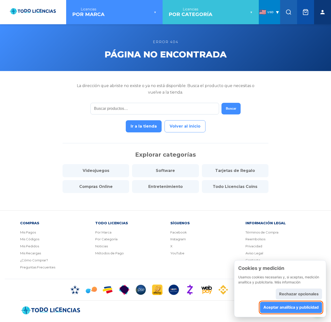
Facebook (178, 232)
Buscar (231, 108)
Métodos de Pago (109, 253)
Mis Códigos (29, 239)
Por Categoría (106, 239)
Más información (287, 282)
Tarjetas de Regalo (235, 170)
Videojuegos (96, 170)
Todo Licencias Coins (235, 186)
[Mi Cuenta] (322, 12)
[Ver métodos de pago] (165, 289)
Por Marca (103, 232)
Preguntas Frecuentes (37, 267)
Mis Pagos (28, 232)
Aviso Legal (254, 253)
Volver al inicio (185, 126)
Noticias (101, 246)
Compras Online (96, 186)
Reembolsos (255, 239)
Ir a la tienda (144, 126)
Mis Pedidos (29, 246)
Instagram (178, 239)
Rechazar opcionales (299, 293)
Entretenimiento (165, 186)
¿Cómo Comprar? (34, 260)
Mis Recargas (30, 253)
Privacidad (253, 246)
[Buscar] (288, 12)
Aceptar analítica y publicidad (291, 307)
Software (165, 170)
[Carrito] (305, 12)
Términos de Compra (261, 232)
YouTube (177, 253)
